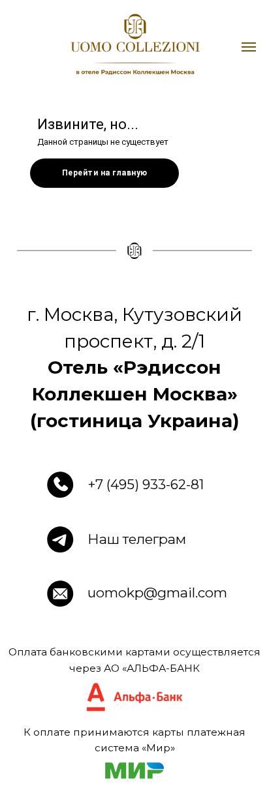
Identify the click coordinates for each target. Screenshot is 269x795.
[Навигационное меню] (249, 47)
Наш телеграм (136, 539)
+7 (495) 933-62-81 (145, 484)
